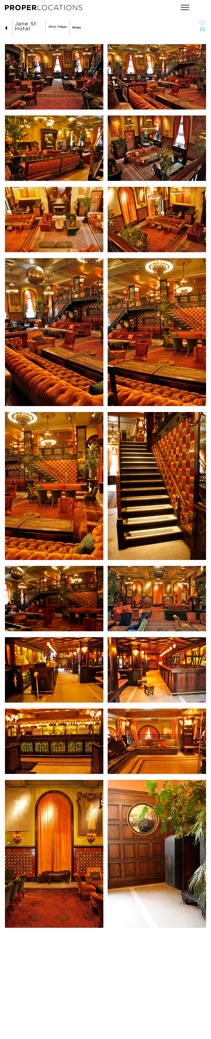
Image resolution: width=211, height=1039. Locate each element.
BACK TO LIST (7, 28)
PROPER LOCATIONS (44, 8)
